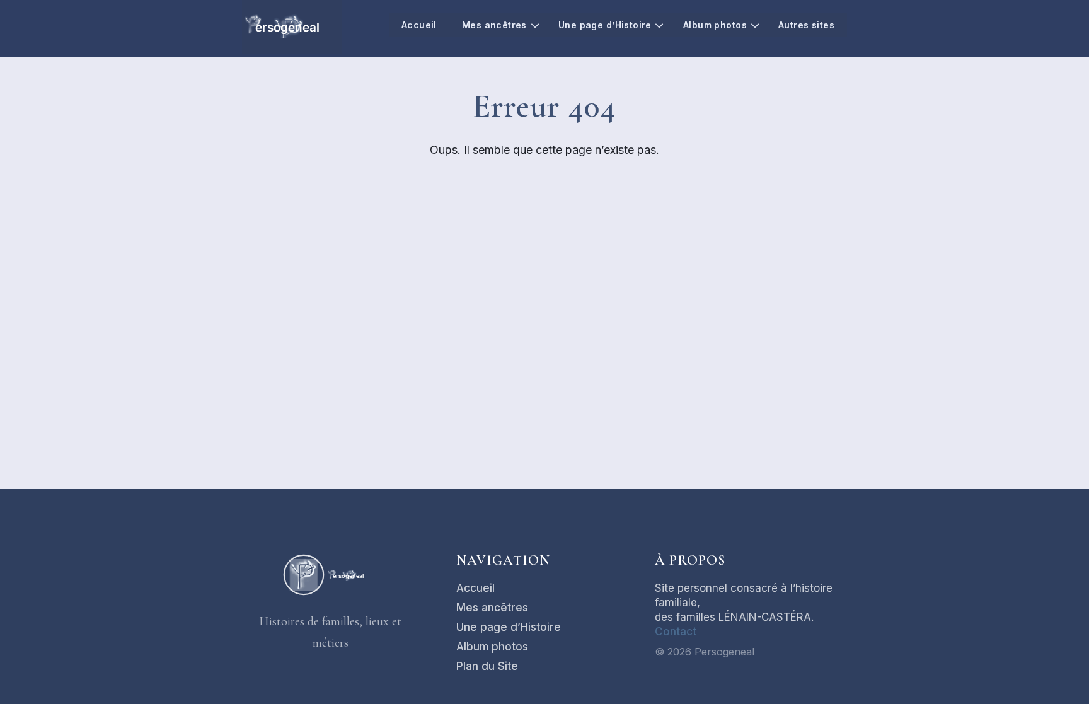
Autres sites (806, 25)
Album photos (715, 25)
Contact (675, 631)
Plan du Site (487, 666)
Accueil (419, 25)
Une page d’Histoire (605, 25)
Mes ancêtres (494, 25)
